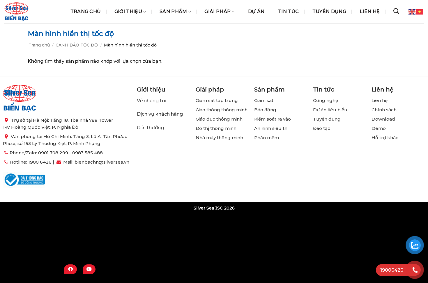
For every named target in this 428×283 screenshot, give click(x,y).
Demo (379, 128)
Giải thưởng (151, 127)
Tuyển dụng (329, 11)
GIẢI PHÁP (217, 12)
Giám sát (263, 100)
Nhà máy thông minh (219, 137)
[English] (412, 11)
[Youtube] (89, 269)
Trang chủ (85, 11)
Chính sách (384, 109)
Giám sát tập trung (217, 100)
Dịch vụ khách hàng (160, 114)
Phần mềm (266, 137)
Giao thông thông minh (221, 109)
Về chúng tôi (151, 100)
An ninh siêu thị (271, 128)
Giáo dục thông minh (219, 119)
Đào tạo (321, 128)
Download (383, 119)
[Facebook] (70, 269)
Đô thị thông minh (216, 128)
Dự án (256, 11)
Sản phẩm (173, 12)
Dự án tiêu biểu (330, 109)
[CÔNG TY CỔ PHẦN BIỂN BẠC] (16, 11)
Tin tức (288, 11)
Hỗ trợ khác (385, 137)
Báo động (265, 109)
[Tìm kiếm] (396, 11)
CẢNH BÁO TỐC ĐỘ (77, 45)
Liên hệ (370, 11)
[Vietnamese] (420, 11)
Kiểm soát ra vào (272, 119)
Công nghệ (326, 100)
